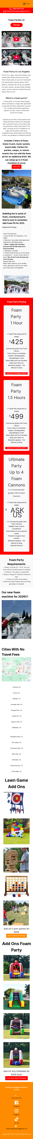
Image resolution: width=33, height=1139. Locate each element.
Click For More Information (16, 936)
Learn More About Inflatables (16, 1078)
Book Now (16, 166)
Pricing (16, 25)
